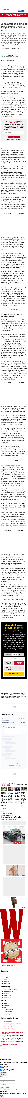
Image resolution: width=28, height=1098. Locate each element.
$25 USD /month (19, 662)
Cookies (11, 1032)
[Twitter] (2, 700)
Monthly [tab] (15, 654)
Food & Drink (7, 976)
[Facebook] (5, 700)
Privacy (19, 139)
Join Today (3, 1072)
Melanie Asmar (7, 48)
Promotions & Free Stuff (10, 989)
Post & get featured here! (9, 819)
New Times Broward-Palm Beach (12, 1023)
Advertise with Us (8, 991)
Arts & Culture (7, 978)
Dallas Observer (8, 1021)
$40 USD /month (8, 668)
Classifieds (6, 993)
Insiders (3, 1067)
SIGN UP (14, 137)
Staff (5, 1007)
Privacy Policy (7, 997)
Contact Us (6, 1005)
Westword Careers (8, 1009)
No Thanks (3, 1074)
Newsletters (7, 983)
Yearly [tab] (20, 654)
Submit (7, 1087)
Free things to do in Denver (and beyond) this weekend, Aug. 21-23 (14, 15)
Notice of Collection (10, 139)
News (5, 974)
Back (2, 1087)
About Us (6, 1003)
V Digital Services (8, 1028)
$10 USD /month (8, 662)
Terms (16, 139)
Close (2, 1097)
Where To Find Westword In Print (10, 969)
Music (5, 979)
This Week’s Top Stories (7, 1069)
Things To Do (7, 981)
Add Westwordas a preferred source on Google (11, 56)
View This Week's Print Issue (9, 965)
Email (6, 130)
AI (20, 1032)
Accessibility (16, 1032)
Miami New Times (8, 1025)
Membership (7, 1015)
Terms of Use (7, 995)
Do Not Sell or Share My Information (11, 1044)
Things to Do (4, 1066)
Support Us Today (14, 673)
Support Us (20, 10)
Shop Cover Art (8, 1013)
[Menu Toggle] (2, 11)
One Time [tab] (8, 654)
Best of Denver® (5, 1071)
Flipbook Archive (8, 1011)
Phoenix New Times (9, 1027)
